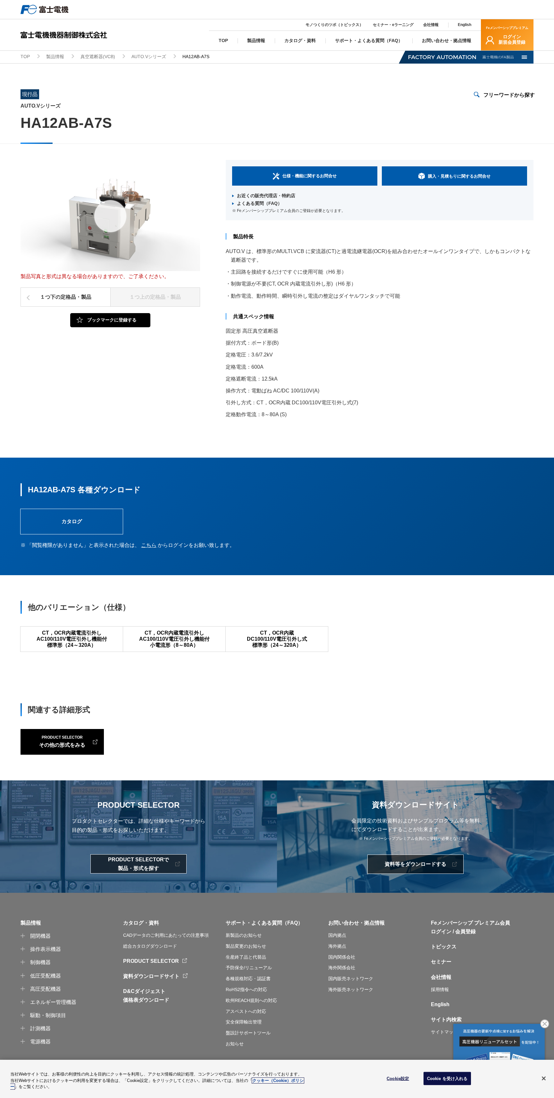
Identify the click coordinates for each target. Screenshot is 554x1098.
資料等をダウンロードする (415, 864)
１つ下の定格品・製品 (65, 297)
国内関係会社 (341, 957)
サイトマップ (444, 1031)
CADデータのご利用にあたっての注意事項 (166, 935)
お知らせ (235, 1043)
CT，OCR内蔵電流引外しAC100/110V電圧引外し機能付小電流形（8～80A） (174, 639)
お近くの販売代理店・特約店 (266, 195)
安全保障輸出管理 (244, 1021)
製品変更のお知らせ (246, 946)
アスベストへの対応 (246, 1011)
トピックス (444, 946)
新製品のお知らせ (244, 935)
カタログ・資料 (141, 923)
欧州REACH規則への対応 (251, 1000)
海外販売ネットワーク (350, 989)
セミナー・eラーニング (393, 24)
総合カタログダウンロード (150, 946)
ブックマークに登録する (112, 319)
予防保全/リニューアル (249, 967)
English (464, 24)
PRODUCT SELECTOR (151, 961)
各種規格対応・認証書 (248, 978)
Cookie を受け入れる (447, 1078)
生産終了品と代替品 (246, 957)
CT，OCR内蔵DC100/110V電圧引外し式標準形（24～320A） (277, 639)
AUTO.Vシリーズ (148, 56)
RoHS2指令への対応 (246, 989)
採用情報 (440, 989)
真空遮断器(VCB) (97, 56)
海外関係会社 (341, 967)
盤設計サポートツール (248, 1032)
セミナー (441, 961)
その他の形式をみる (62, 741)
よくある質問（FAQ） (259, 203)
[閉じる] (544, 1078)
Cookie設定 (398, 1078)
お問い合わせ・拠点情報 (356, 923)
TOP (25, 56)
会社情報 (431, 24)
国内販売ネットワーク (350, 978)
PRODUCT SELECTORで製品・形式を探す (138, 864)
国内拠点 (337, 935)
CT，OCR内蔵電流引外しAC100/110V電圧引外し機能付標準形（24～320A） (72, 639)
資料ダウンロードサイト (151, 976)
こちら (148, 545)
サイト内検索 (446, 1019)
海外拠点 (337, 946)
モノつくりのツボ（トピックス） (334, 24)
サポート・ (238, 923)
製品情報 (55, 56)
